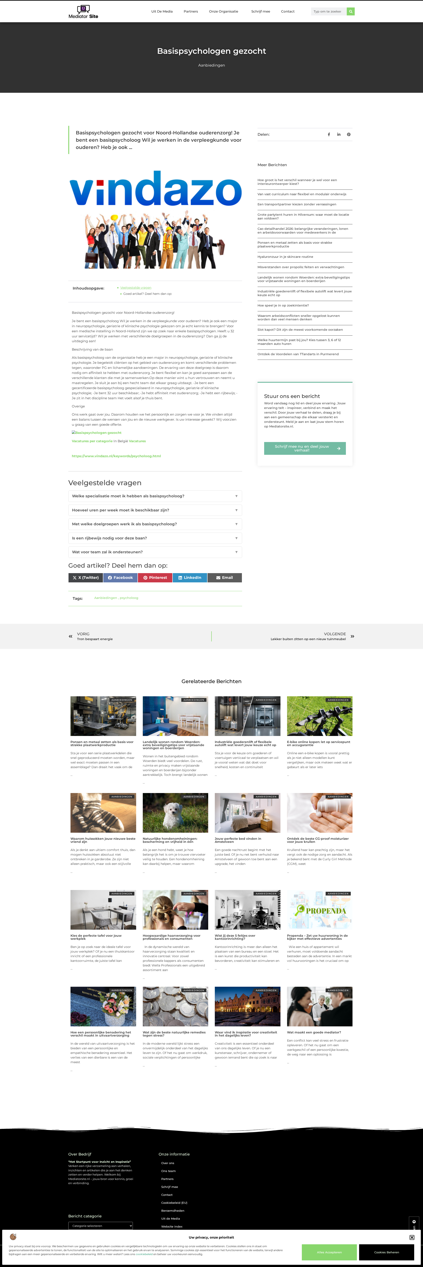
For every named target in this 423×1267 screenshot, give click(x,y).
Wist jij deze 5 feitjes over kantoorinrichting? (235, 937)
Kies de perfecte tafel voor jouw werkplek (96, 937)
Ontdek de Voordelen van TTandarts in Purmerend (298, 354)
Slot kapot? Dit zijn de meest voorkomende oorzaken (300, 330)
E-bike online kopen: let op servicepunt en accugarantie (318, 743)
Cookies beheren (386, 1252)
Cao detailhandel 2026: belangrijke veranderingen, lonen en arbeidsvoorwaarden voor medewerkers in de (303, 230)
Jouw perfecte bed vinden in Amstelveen (238, 840)
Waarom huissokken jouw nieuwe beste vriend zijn (102, 840)
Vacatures (137, 441)
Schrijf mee (260, 11)
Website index (171, 1226)
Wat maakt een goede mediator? (314, 1032)
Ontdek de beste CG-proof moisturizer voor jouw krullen (318, 840)
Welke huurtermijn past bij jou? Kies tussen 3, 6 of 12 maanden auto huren (299, 342)
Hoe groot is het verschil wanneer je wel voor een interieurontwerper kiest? (297, 182)
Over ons (167, 1163)
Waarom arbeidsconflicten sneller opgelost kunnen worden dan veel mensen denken (299, 317)
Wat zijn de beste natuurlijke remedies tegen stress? (174, 1033)
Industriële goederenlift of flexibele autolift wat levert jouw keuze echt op (305, 293)
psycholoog (129, 598)
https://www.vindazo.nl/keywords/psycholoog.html (116, 456)
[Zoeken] (351, 11)
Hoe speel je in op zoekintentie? (283, 305)
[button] (412, 1237)
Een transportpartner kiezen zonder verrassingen (297, 204)
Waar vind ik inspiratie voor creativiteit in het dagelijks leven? (246, 1033)
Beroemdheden (172, 1210)
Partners (191, 11)
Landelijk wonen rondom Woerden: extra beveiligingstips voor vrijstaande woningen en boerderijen (304, 279)
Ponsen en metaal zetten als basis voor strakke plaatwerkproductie (295, 244)
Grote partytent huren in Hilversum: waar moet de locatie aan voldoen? (303, 216)
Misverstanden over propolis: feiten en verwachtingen (301, 267)
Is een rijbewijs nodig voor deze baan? (155, 538)
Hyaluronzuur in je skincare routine (285, 257)
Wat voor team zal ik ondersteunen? (155, 552)
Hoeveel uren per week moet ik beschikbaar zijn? (155, 510)
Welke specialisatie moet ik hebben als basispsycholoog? (155, 496)
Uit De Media (162, 11)
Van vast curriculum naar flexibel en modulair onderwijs (302, 194)
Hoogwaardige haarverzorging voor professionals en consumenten (171, 937)
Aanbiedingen (211, 65)
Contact (288, 11)
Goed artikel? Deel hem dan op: (147, 294)
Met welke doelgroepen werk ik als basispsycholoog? (155, 524)
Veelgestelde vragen (135, 288)
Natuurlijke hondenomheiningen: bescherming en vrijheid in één (170, 840)
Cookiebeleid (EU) (174, 1202)
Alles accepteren (329, 1252)
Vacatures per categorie (92, 441)
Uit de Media (170, 1218)
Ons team (168, 1171)
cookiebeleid (144, 1254)
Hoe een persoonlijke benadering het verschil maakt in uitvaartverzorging (100, 1033)
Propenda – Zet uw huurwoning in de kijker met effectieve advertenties (317, 937)
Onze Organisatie (223, 11)
